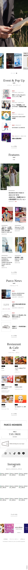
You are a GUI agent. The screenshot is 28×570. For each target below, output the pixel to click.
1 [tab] (11, 73)
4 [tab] (16, 73)
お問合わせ (22, 539)
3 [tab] (14, 73)
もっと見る (14, 146)
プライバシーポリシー (14, 539)
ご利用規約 (5, 539)
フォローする (14, 514)
